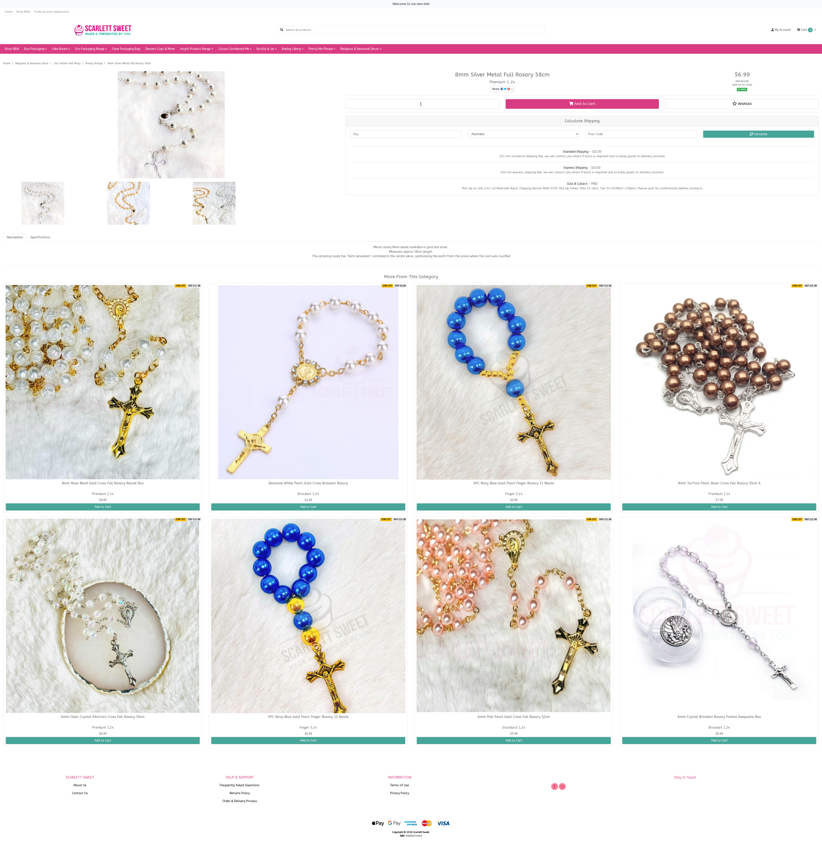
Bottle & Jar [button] (265, 49)
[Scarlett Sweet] (102, 29)
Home (9, 11)
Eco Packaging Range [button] (89, 49)
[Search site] (281, 30)
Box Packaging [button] (34, 49)
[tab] (15, 237)
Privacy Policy (399, 793)
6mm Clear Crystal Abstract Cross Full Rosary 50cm (102, 717)
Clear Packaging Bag (126, 49)
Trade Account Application (51, 11)
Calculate (760, 134)
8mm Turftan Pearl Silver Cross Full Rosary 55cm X (719, 483)
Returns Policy (240, 793)
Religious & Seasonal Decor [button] (359, 49)
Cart (805, 30)
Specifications (40, 237)
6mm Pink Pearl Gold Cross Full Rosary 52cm (514, 717)
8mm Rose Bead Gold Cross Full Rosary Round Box (103, 483)
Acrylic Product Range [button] (195, 49)
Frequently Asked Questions (239, 785)
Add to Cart (584, 103)
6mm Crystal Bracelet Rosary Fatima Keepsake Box (719, 717)
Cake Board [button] (60, 49)
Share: (496, 89)
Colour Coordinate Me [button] (233, 49)
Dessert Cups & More (160, 49)
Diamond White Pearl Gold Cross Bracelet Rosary (308, 483)
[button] (742, 104)
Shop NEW (23, 11)
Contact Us (80, 793)
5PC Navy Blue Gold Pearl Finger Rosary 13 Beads (308, 717)
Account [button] (783, 30)
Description (15, 237)
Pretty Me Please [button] (321, 49)
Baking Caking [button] (291, 49)
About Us (79, 785)
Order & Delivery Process (239, 801)
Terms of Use (399, 785)
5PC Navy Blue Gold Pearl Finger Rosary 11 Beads (514, 483)
